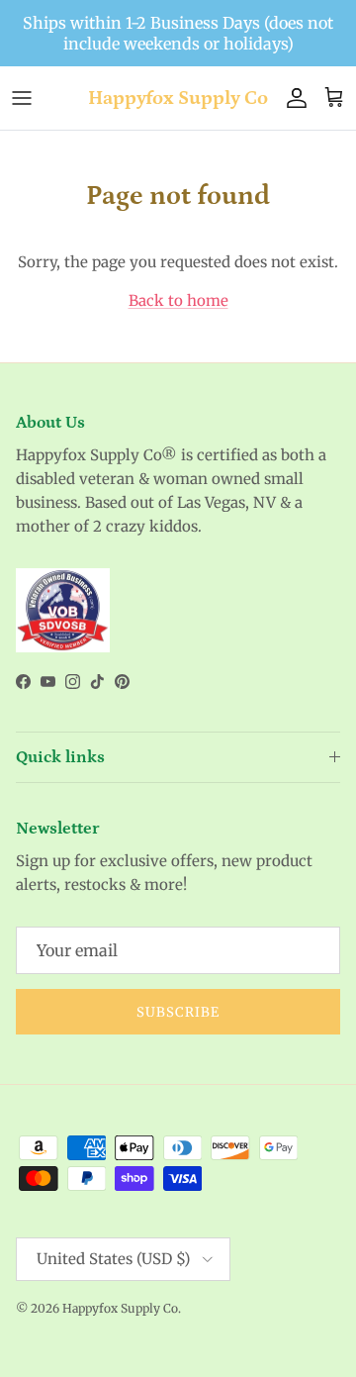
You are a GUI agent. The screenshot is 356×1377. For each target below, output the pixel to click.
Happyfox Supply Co (120, 1308)
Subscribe (178, 1012)
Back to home (178, 300)
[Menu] (22, 98)
